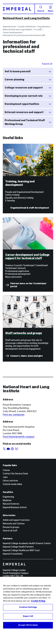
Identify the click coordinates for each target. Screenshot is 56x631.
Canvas (6, 470)
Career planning (14, 79)
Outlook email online (12, 484)
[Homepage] (19, 9)
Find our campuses (13, 414)
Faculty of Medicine (27, 26)
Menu (50, 10)
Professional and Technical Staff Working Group (25, 122)
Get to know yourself (17, 71)
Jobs (5, 477)
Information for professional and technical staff (24, 35)
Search (40, 10)
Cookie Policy (38, 601)
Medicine (7, 500)
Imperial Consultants (13, 553)
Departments (44, 26)
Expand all (47, 63)
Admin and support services (16, 520)
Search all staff (10, 530)
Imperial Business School (15, 507)
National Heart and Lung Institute (26, 18)
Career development (12, 32)
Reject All (28, 616)
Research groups (11, 527)
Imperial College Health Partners (18, 546)
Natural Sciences (11, 503)
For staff (38, 29)
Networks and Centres (14, 523)
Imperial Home (9, 26)
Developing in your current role (24, 95)
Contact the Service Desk (15, 473)
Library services (10, 480)
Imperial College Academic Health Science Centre (27, 543)
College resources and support (24, 87)
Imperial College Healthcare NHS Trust (21, 550)
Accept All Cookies (28, 625)
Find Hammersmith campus (18, 436)
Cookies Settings (28, 607)
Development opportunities (22, 103)
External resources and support (24, 112)
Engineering (8, 496)
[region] (28, 604)
